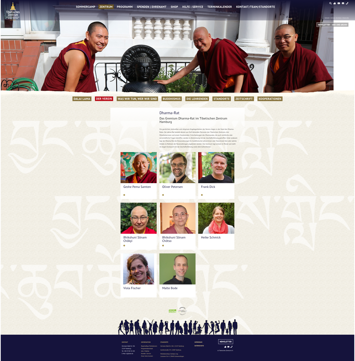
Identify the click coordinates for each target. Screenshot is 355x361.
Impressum (198, 342)
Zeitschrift (244, 99)
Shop (174, 7)
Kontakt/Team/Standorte (255, 7)
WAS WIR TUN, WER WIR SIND (137, 99)
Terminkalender (219, 7)
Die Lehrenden (197, 99)
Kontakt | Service (146, 354)
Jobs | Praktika (145, 351)
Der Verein (338, 18)
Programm (125, 7)
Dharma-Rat (346, 18)
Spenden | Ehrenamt (151, 7)
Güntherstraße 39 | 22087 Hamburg (170, 350)
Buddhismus (172, 99)
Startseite (327, 18)
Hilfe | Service (192, 7)
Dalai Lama (82, 99)
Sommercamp (85, 7)
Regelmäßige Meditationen (149, 346)
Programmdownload (147, 349)
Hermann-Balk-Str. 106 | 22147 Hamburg (172, 346)
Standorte (222, 99)
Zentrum (106, 7)
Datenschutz (199, 346)
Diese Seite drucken (147, 356)
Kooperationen (270, 99)
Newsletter (226, 341)
